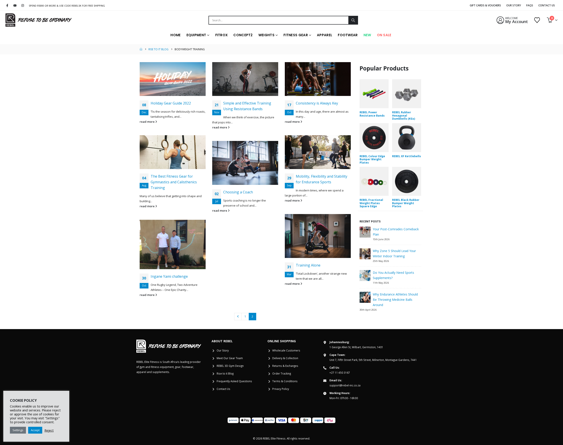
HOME (175, 35)
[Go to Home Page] (141, 49)
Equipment (196, 35)
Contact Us (546, 5)
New (367, 35)
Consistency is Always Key (317, 103)
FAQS (529, 5)
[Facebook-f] (7, 5)
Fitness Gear (295, 35)
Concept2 (242, 35)
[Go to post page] (173, 79)
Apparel (324, 35)
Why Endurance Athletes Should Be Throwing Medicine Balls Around (395, 299)
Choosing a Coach (238, 192)
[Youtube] (15, 5)
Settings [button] (18, 430)
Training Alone (308, 265)
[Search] (353, 20)
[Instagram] (23, 5)
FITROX (221, 35)
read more (147, 122)
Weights (266, 35)
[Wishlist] (537, 20)
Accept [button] (35, 430)
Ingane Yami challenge (169, 276)
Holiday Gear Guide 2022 (171, 103)
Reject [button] (49, 430)
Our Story (513, 5)
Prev (238, 316)
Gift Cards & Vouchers (485, 5)
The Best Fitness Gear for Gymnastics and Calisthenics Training (174, 182)
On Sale (384, 35)
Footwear (348, 35)
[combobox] (278, 20)
